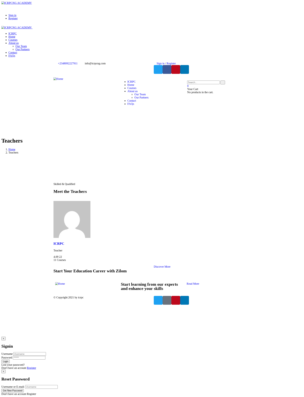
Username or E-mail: (12, 386)
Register (31, 367)
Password (6, 357)
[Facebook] (167, 69)
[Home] (58, 78)
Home (11, 149)
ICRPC (58, 243)
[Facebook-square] (167, 300)
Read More (193, 283)
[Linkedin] (184, 69)
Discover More (162, 266)
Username (7, 353)
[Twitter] (158, 69)
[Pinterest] (175, 69)
